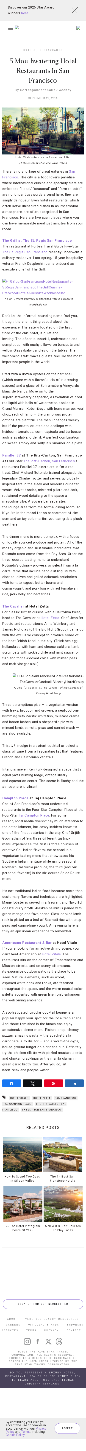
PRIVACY (51, 1330)
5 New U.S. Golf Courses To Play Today (63, 1228)
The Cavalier (13, 606)
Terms (26, 1432)
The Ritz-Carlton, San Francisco (49, 461)
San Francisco (65, 1098)
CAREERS (13, 1324)
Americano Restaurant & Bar (27, 943)
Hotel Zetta (50, 618)
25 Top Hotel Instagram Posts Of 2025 (23, 1228)
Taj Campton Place (34, 815)
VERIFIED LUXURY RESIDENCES (52, 1318)
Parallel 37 (11, 455)
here (24, 13)
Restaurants (51, 50)
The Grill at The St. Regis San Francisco (37, 240)
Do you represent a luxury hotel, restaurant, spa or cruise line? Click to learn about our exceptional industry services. (43, 1378)
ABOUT (12, 1318)
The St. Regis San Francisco (25, 252)
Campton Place (15, 798)
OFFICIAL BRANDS (43, 1324)
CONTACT (74, 1330)
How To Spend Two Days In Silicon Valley (22, 1178)
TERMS (31, 1330)
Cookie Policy (15, 1435)
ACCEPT (67, 1428)
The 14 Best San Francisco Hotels (62, 1178)
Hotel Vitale (51, 954)
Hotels (29, 50)
